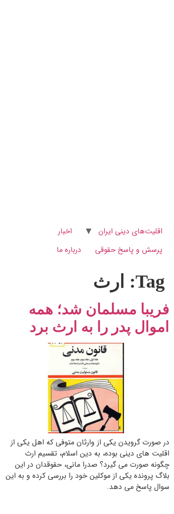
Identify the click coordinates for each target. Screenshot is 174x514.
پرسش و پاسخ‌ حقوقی (128, 250)
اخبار (65, 231)
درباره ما (69, 250)
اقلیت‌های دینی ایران (130, 231)
